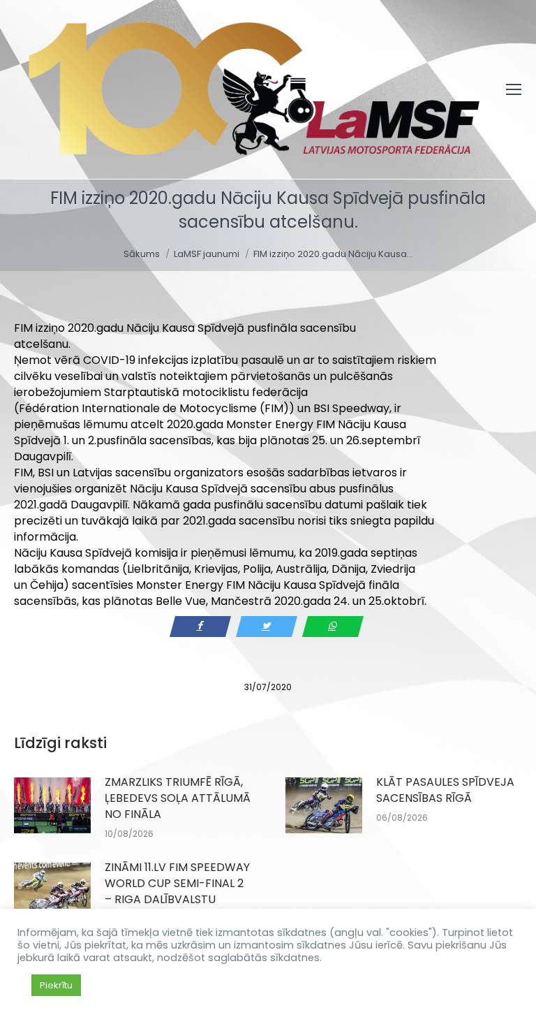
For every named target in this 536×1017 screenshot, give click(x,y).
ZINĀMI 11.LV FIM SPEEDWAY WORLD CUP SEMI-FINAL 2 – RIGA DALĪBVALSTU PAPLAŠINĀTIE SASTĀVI (177, 891)
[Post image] (52, 805)
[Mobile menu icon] (513, 89)
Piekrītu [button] (56, 985)
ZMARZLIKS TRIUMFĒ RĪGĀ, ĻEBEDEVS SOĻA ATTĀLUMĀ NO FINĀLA (178, 798)
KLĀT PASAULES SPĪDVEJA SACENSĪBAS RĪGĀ (445, 790)
